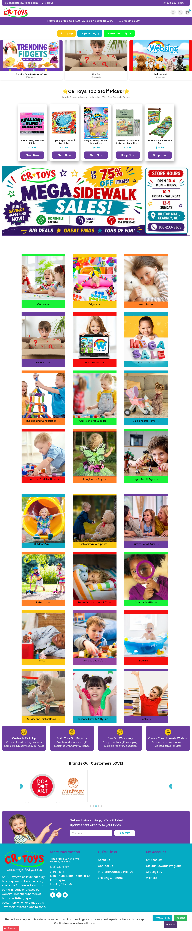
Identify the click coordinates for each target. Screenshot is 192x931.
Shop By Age (66, 33)
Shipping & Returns (110, 878)
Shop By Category (89, 33)
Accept (180, 918)
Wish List (151, 878)
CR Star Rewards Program (163, 866)
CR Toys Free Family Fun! (119, 33)
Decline (170, 924)
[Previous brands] (20, 786)
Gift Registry (154, 872)
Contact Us (105, 866)
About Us (104, 860)
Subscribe (125, 833)
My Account (154, 860)
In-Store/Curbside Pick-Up (115, 872)
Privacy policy (162, 918)
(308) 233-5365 (59, 866)
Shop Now (32, 155)
